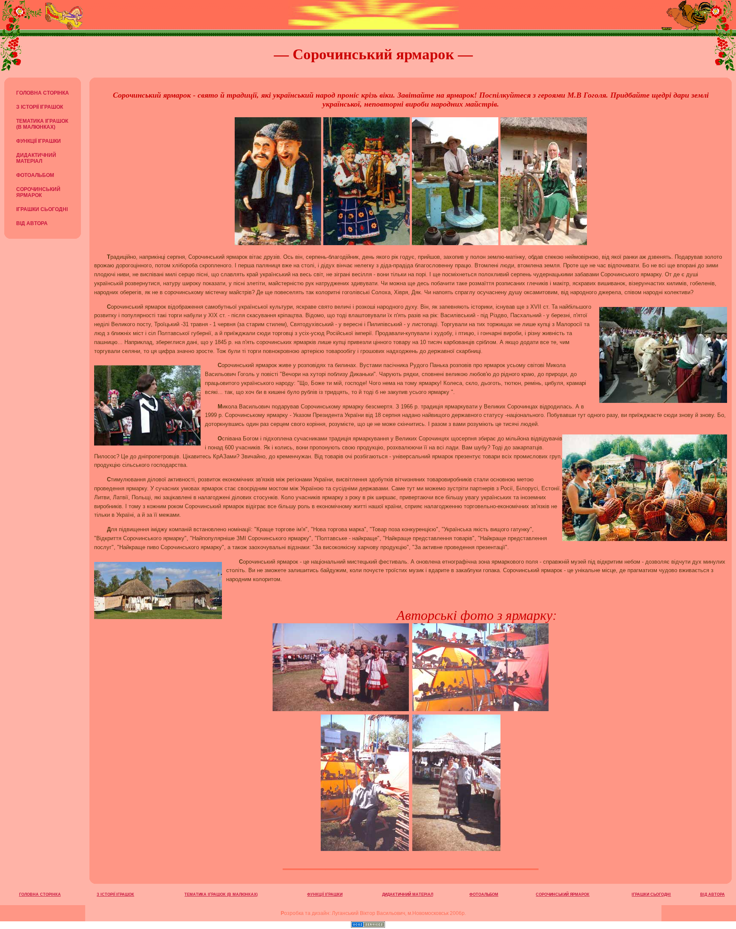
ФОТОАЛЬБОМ (35, 175)
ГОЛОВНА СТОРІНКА (42, 93)
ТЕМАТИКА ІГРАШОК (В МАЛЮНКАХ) (42, 124)
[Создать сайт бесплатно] (368, 925)
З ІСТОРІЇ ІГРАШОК (39, 107)
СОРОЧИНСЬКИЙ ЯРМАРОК (38, 192)
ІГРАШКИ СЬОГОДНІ (42, 209)
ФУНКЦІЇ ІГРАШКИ (38, 141)
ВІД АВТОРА (32, 223)
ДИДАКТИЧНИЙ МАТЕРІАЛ (36, 158)
